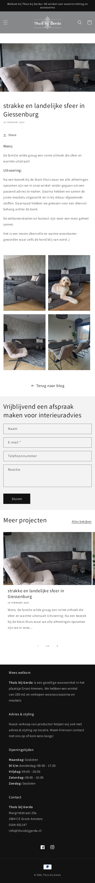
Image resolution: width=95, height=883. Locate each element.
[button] (5, 22)
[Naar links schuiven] (38, 646)
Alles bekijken (82, 521)
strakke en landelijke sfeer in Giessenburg (36, 593)
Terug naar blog (50, 385)
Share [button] (12, 135)
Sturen (17, 499)
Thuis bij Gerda (52, 874)
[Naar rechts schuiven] (57, 646)
